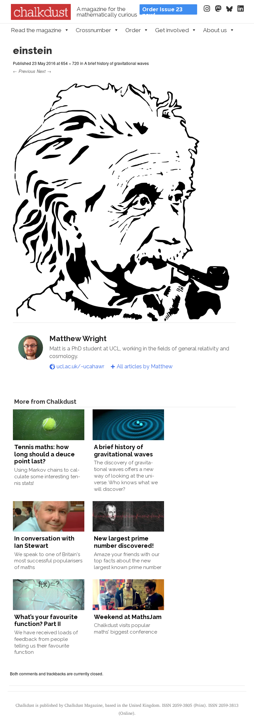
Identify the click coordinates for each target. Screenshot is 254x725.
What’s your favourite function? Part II (46, 620)
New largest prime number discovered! (124, 542)
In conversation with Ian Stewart (44, 542)
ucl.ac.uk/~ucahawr (80, 366)
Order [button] (133, 30)
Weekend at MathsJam (127, 616)
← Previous (24, 71)
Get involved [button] (172, 30)
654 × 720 (70, 63)
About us (215, 30)
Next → (44, 71)
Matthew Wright (77, 338)
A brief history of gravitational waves (116, 63)
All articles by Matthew (145, 366)
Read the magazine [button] (36, 30)
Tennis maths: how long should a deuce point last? (44, 454)
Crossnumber (93, 30)
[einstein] (121, 318)
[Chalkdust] (41, 18)
